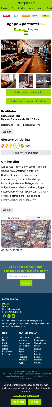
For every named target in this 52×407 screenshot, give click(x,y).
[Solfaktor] (26, 16)
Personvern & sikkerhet (12, 312)
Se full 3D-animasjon (12, 250)
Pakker (5, 8)
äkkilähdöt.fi (46, 374)
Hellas (37, 346)
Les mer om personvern (26, 395)
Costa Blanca (40, 343)
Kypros (22, 354)
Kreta (21, 348)
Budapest (20, 29)
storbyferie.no (26, 378)
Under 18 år (24, 337)
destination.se (30, 376)
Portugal (23, 357)
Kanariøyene (40, 340)
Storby (21, 8)
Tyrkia (21, 351)
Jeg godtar (18, 401)
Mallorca (23, 340)
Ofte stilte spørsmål (11, 309)
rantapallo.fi (10, 376)
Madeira (37, 362)
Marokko (38, 360)
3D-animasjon (13, 218)
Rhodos (37, 348)
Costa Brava (24, 343)
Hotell (31, 8)
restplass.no (6, 374)
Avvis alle (35, 401)
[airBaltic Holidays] (46, 16)
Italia (36, 351)
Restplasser (7, 351)
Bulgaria (38, 357)
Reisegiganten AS (29, 372)
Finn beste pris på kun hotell (28, 92)
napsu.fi (19, 376)
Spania (37, 337)
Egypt (21, 362)
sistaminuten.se (19, 374)
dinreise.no (42, 376)
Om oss (5, 303)
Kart (38, 218)
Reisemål (6, 354)
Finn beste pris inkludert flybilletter (28, 101)
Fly (13, 8)
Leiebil (40, 8)
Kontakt (5, 306)
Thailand (23, 360)
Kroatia (37, 354)
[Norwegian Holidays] (6, 16)
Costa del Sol (25, 346)
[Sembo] (36, 16)
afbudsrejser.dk (33, 374)
